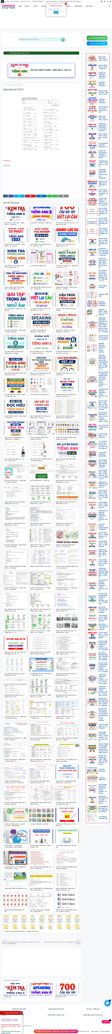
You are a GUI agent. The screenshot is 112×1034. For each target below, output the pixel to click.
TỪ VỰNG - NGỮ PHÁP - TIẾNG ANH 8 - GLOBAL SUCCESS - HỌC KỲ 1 (11, 1028)
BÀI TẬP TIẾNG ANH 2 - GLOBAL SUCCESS (9, 1022)
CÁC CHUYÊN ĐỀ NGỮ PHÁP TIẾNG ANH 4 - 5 (56, 1031)
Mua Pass (105, 1021)
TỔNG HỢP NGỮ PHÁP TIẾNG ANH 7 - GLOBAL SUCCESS (11, 1017)
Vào (56, 12)
